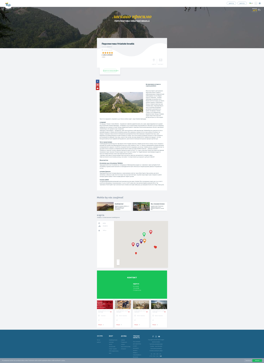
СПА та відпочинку (114, 351)
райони (99, 342)
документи (136, 348)
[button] (136, 253)
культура (111, 342)
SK (151, 354)
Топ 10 (98, 340)
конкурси (123, 348)
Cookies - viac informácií (156, 346)
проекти (135, 350)
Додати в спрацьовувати (110, 70)
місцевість (105, 225)
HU (157, 356)
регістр (231, 3)
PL (160, 354)
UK (161, 356)
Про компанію (136, 341)
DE (157, 354)
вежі (110, 353)
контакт (160, 64)
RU (154, 356)
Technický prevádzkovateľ (156, 344)
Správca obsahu (156, 342)
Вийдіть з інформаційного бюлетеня (137, 355)
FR (151, 356)
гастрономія (112, 346)
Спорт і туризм (113, 348)
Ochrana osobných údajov (156, 350)
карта (154, 64)
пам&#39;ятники (113, 340)
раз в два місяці (137, 343)
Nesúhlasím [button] (248, 360)
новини (123, 340)
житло (110, 344)
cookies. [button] (63, 360)
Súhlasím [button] (257, 360)
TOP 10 (104, 230)
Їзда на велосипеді (125, 346)
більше (100, 324)
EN (154, 354)
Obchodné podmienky (156, 348)
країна (104, 223)
